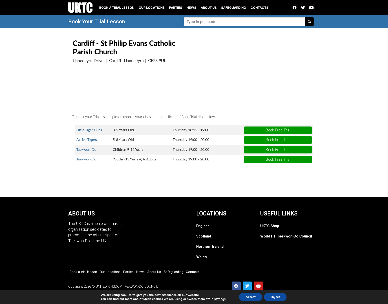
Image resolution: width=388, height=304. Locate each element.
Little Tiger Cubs (89, 130)
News (191, 7)
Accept (251, 297)
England (202, 226)
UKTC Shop (269, 226)
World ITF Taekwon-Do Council (286, 236)
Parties (175, 7)
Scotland (203, 236)
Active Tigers (86, 140)
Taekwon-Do (86, 149)
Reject (275, 297)
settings (220, 299)
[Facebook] (294, 7)
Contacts (259, 7)
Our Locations (152, 7)
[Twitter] (303, 7)
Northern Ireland (210, 246)
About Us (209, 7)
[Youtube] (311, 7)
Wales (201, 257)
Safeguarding (233, 7)
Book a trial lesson (116, 7)
